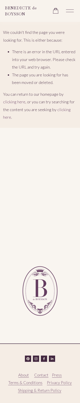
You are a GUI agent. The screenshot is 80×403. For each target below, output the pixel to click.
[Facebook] (44, 359)
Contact (41, 374)
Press (57, 374)
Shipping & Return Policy (39, 390)
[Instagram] (36, 359)
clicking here (14, 101)
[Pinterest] (28, 359)
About (23, 374)
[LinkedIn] (52, 359)
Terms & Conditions (25, 382)
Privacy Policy (59, 382)
